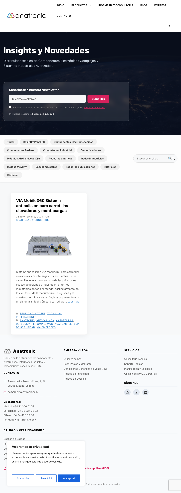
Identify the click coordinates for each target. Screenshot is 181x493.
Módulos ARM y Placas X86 (23, 158)
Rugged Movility (17, 166)
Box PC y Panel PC (34, 141)
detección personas (30, 323)
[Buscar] (171, 158)
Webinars (13, 175)
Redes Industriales (92, 158)
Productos (79, 5)
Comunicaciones (91, 150)
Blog (143, 5)
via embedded (46, 327)
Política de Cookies (75, 378)
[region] (46, 463)
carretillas (64, 320)
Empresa (160, 5)
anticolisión (45, 320)
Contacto (64, 15)
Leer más (73, 301)
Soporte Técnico (133, 363)
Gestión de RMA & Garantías (140, 373)
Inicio (60, 5)
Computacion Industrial (57, 150)
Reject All (46, 478)
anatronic (27, 320)
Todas (10, 141)
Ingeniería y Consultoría (115, 5)
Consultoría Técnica (135, 358)
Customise (23, 478)
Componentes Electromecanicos (73, 141)
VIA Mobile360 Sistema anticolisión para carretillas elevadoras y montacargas (42, 205)
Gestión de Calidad (14, 438)
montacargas (57, 323)
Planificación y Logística (138, 368)
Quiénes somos (72, 358)
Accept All (69, 478)
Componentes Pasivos (20, 150)
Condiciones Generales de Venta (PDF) (86, 368)
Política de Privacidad (94, 107)
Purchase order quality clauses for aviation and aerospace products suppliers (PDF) (58, 468)
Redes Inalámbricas (60, 158)
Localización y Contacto (78, 363)
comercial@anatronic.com (23, 391)
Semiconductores (46, 166)
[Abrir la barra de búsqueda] (169, 26)
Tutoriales (110, 166)
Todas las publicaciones (80, 166)
